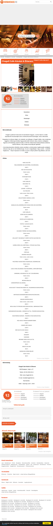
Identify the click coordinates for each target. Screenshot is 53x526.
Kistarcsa (36, 464)
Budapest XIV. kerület (8, 506)
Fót (31, 464)
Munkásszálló (21, 490)
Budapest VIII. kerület (8, 503)
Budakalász (40, 463)
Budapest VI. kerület (20, 501)
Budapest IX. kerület (21, 503)
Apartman (4, 490)
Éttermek (26, 54)
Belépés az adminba (6, 520)
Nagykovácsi (5, 466)
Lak (3, 463)
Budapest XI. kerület (7, 504)
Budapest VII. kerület (33, 501)
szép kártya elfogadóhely (27, 474)
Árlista (26, 115)
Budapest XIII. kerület (34, 504)
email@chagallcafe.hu (28, 378)
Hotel (14, 490)
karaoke (20, 482)
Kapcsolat (4, 518)
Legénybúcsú (28, 482)
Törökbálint (21, 464)
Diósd (27, 464)
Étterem (4, 474)
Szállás (4, 487)
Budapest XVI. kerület (35, 506)
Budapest (4, 497)
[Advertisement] (26, 14)
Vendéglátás (5, 471)
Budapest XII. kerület (20, 504)
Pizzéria (9, 474)
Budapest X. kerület (34, 503)
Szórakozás (48, 54)
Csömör (33, 463)
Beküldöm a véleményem (8, 423)
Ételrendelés (15, 54)
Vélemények (26, 125)
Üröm (13, 463)
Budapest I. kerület (7, 500)
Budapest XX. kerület (8, 509)
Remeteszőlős (26, 463)
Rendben (47, 523)
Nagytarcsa (14, 464)
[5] (19, 98)
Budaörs (18, 463)
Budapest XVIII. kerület (22, 508)
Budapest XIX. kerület (36, 508)
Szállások (5, 54)
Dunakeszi (43, 464)
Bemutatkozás (27, 112)
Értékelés (27, 121)
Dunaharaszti (21, 466)
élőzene (15, 482)
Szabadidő (37, 54)
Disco (3, 482)
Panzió (28, 490)
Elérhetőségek (27, 118)
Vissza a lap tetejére (44, 451)
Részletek (4, 524)
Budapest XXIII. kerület (8, 511)
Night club (9, 482)
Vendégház (34, 490)
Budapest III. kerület (32, 500)
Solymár (46, 463)
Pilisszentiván (30, 466)
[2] (15, 98)
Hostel (10, 490)
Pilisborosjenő (6, 464)
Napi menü (16, 474)
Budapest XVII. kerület (8, 508)
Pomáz (49, 464)
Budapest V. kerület (7, 501)
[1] (14, 98)
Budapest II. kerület (19, 500)
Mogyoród (13, 466)
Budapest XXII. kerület (35, 509)
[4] (18, 98)
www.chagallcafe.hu (28, 375)
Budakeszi (8, 463)
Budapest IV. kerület (45, 500)
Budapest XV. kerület (21, 506)
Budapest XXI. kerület (21, 509)
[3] (16, 98)
